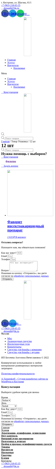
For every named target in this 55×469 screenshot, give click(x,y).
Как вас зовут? (9, 253)
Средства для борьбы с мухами (23, 352)
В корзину (20, 237)
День (3, 403)
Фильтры (11, 161)
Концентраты (14, 346)
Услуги (11, 62)
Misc (9, 338)
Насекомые (19, 68)
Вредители (13, 65)
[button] (16, 2)
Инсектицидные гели (18, 344)
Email (4, 256)
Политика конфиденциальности (18, 373)
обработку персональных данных (31, 276)
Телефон (6, 259)
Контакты (6, 460)
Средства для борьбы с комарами (24, 349)
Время (4, 397)
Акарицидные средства (19, 341)
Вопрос (5, 270)
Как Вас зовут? (9, 409)
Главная (11, 60)
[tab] (27, 161)
